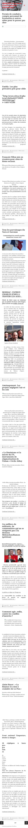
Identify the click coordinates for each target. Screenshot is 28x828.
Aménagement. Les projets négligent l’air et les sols (13, 387)
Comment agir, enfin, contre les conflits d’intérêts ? (12, 613)
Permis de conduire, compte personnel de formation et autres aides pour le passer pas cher (13, 18)
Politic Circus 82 (18, 303)
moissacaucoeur (14, 80)
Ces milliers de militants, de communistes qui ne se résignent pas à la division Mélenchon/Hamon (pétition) (13, 530)
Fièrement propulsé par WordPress (9, 826)
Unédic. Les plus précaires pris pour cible (14, 87)
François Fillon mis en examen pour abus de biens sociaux (12, 159)
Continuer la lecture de (8, 74)
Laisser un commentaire (8, 81)
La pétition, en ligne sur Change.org (11, 592)
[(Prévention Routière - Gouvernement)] (14, 32)
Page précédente (1, 823)
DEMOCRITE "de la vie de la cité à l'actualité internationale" (12, 5)
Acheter (4, 769)
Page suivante (26, 823)
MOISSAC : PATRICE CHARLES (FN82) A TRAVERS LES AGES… (12, 294)
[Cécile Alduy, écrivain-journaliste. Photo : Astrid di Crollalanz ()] (14, 472)
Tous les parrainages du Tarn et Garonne (13, 231)
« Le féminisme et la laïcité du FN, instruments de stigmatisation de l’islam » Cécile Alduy (12, 456)
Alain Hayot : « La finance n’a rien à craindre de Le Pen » (11, 686)
